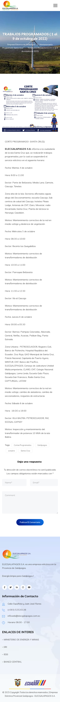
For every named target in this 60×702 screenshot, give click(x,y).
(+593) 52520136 (17, 609)
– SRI (4, 647)
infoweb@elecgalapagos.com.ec (24, 615)
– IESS (5, 654)
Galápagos (42, 445)
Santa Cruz (25, 451)
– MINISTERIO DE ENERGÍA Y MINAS (20, 639)
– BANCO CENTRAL (12, 661)
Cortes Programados (22, 445)
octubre (11, 451)
